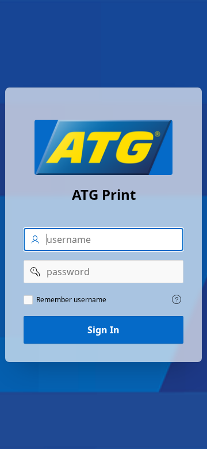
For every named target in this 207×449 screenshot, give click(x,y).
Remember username (71, 300)
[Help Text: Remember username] (176, 299)
